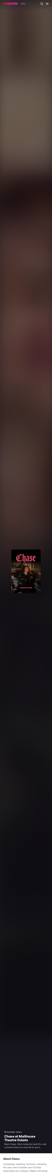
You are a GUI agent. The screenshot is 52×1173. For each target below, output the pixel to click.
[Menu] (46, 3)
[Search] (40, 3)
